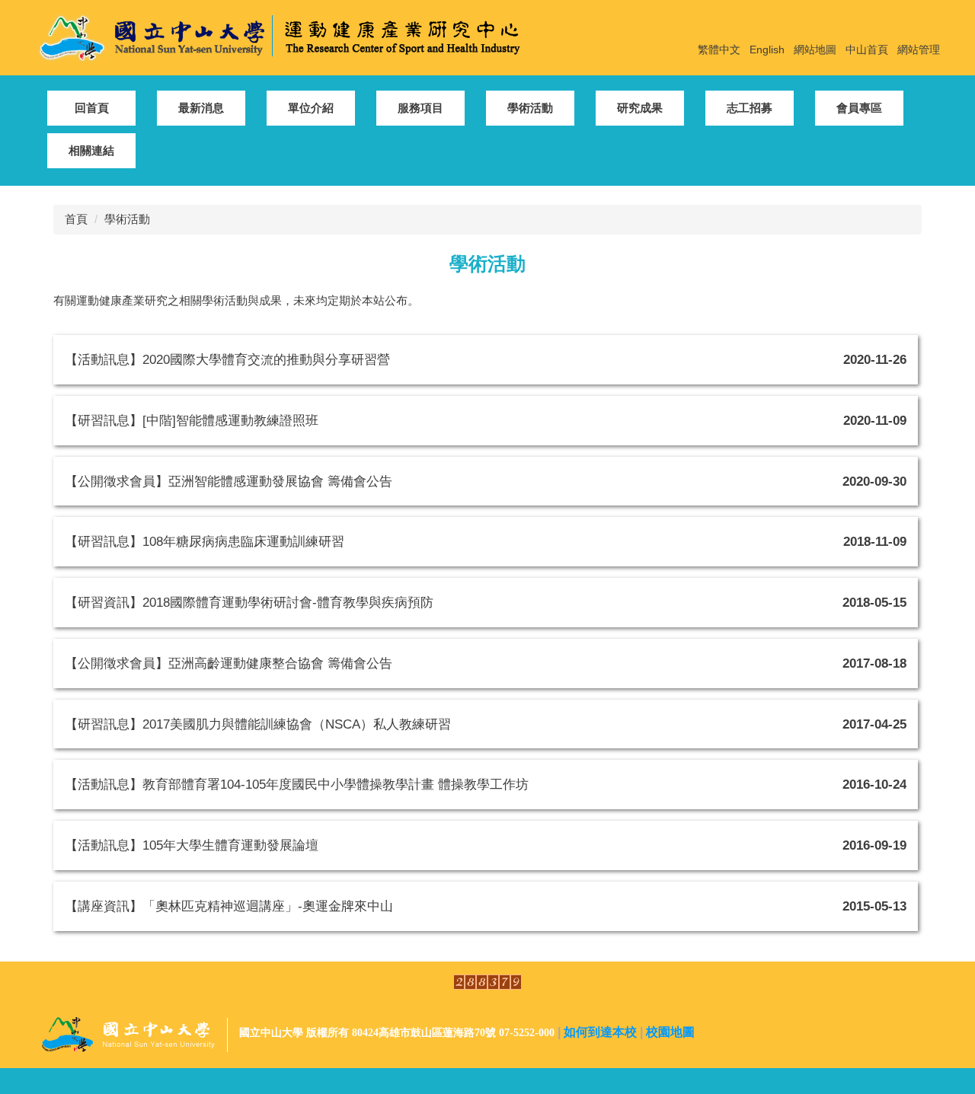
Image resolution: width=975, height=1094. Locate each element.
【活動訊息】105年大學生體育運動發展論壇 (191, 845)
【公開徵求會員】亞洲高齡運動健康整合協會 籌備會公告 (228, 663)
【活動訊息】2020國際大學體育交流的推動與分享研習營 (227, 359)
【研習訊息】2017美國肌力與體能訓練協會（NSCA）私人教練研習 (258, 724)
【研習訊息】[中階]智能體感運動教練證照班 (191, 420)
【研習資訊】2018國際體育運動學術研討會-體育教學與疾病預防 (249, 602)
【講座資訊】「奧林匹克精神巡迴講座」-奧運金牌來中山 (229, 906)
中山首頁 (867, 49)
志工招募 (749, 107)
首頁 (76, 218)
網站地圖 (815, 49)
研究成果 (640, 107)
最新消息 (201, 107)
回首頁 (92, 107)
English (767, 49)
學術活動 (530, 107)
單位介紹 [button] (311, 107)
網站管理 (918, 49)
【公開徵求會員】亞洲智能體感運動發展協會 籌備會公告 (228, 481)
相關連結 (91, 150)
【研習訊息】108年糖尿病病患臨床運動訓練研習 (204, 541)
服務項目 (420, 107)
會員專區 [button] (859, 107)
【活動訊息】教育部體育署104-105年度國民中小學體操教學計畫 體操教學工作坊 (297, 784)
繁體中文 (719, 49)
